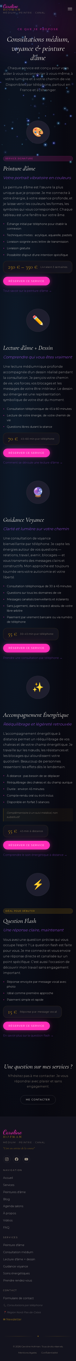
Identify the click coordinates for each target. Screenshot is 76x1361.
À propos (9, 1213)
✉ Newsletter (12, 1319)
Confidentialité (49, 1352)
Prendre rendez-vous (17, 1280)
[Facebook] (16, 1159)
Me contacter (38, 1099)
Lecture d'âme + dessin (19, 1259)
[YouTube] (26, 1159)
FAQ (6, 1227)
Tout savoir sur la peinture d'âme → (27, 291)
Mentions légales (27, 1352)
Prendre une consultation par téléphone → (32, 658)
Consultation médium (18, 1252)
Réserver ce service (26, 281)
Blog (6, 1199)
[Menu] (70, 9)
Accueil (8, 1178)
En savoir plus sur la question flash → (28, 1035)
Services (8, 1185)
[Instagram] (7, 1159)
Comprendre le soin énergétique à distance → (35, 855)
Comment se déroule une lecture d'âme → (33, 462)
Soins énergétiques (16, 1273)
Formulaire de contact (18, 1298)
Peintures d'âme (14, 1192)
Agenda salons (13, 1206)
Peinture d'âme (13, 1245)
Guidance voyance (15, 1266)
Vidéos (7, 1220)
